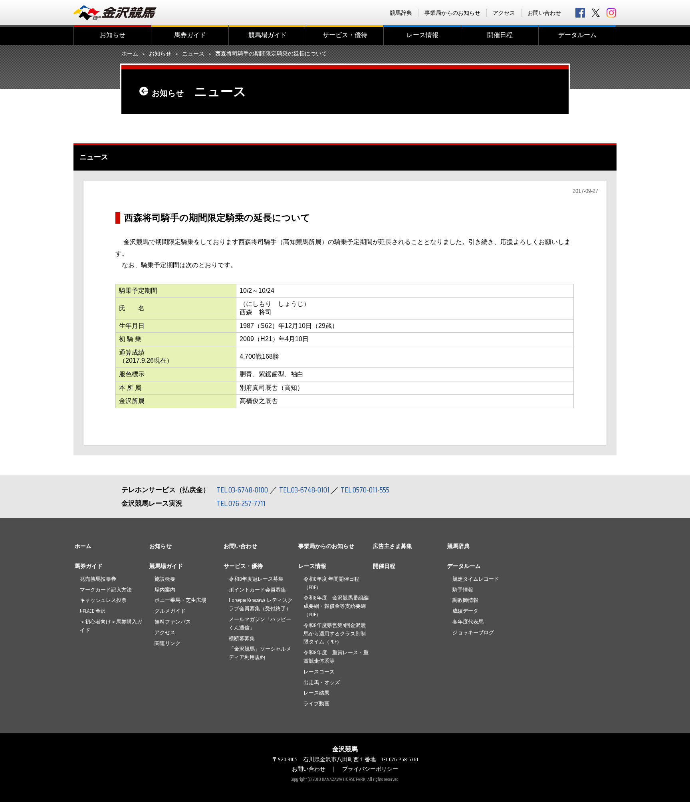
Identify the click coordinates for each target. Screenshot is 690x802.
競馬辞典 (401, 13)
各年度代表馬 (468, 621)
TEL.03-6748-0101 (304, 489)
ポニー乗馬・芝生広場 (180, 600)
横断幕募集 (242, 638)
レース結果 (316, 693)
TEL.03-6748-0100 (242, 489)
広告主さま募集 (392, 546)
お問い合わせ (544, 13)
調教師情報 (465, 600)
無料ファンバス (173, 621)
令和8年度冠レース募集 (256, 579)
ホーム (129, 54)
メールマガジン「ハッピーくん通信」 (260, 623)
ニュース (193, 54)
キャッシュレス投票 (103, 600)
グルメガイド (170, 611)
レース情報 (422, 35)
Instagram (611, 13)
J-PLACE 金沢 (93, 611)
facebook (580, 13)
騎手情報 (462, 590)
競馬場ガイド (267, 35)
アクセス (504, 13)
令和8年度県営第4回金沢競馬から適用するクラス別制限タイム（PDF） (334, 633)
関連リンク (167, 643)
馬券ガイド (190, 35)
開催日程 (500, 35)
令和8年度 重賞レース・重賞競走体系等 (336, 656)
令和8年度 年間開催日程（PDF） (331, 583)
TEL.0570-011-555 (365, 489)
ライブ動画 (316, 703)
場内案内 (165, 590)
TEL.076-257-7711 (241, 503)
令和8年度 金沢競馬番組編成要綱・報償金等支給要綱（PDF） (336, 606)
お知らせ (112, 35)
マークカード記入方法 (106, 590)
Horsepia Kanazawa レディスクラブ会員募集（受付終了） (261, 604)
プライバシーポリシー (370, 768)
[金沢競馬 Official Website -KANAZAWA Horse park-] (115, 12)
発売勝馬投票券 (98, 579)
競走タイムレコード (475, 579)
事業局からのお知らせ (452, 13)
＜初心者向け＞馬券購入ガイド (111, 625)
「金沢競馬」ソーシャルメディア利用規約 (260, 653)
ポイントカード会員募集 (257, 590)
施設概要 (165, 579)
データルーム (577, 35)
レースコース (319, 671)
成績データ (465, 611)
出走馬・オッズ (321, 682)
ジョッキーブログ (473, 632)
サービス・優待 (345, 35)
